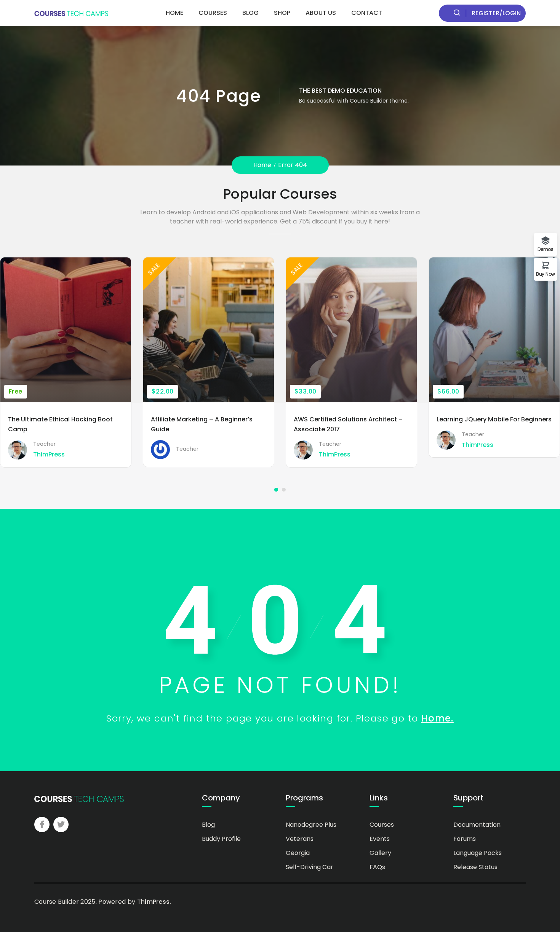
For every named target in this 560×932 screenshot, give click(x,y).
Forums (464, 838)
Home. (437, 718)
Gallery (380, 852)
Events (380, 838)
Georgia (298, 852)
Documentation (477, 824)
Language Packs (477, 852)
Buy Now (545, 273)
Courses (212, 12)
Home (174, 12)
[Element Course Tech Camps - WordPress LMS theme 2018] (71, 13)
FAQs (377, 867)
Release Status (475, 867)
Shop (282, 12)
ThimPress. (154, 901)
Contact (366, 12)
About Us (321, 12)
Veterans (300, 838)
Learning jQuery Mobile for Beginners (494, 419)
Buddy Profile (221, 838)
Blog (250, 12)
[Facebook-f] (42, 824)
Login (511, 13)
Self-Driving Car (309, 867)
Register (485, 13)
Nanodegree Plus (311, 824)
